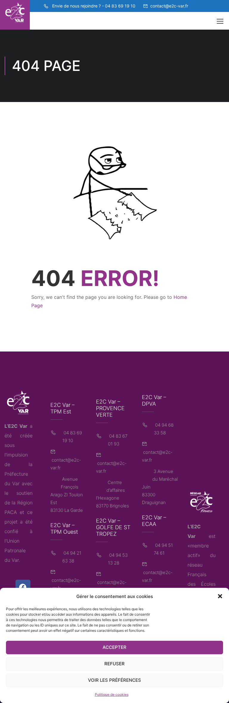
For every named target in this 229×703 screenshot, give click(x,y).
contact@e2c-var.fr (169, 5)
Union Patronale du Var (15, 550)
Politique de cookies (112, 694)
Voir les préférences (114, 680)
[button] (220, 596)
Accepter (114, 647)
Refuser (114, 664)
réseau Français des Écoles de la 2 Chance (202, 584)
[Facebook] (23, 587)
